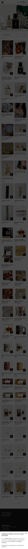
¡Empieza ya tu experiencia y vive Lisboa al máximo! (13, 546)
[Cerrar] (26, 533)
